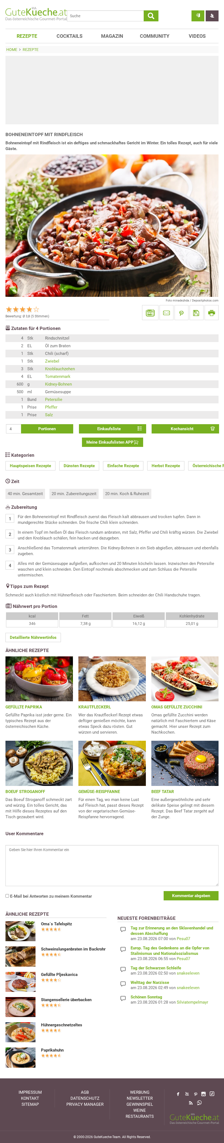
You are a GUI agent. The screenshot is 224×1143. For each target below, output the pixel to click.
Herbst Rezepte (166, 465)
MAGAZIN (112, 36)
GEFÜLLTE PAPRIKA (23, 707)
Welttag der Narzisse (150, 982)
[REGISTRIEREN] (212, 15)
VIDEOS (197, 36)
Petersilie (53, 399)
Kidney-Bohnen (58, 384)
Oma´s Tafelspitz (56, 923)
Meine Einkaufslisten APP (110, 442)
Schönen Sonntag (146, 997)
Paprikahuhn (52, 1050)
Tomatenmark (57, 376)
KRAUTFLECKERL (94, 707)
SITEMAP (30, 1104)
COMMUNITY (154, 36)
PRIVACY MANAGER (85, 1104)
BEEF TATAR (162, 791)
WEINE (139, 1110)
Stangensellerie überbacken (66, 999)
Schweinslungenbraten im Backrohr (73, 949)
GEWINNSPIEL (139, 1104)
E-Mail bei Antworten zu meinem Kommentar (50, 896)
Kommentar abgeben (191, 895)
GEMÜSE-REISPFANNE (99, 791)
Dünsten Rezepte (79, 465)
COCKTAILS (69, 36)
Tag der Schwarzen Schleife (156, 968)
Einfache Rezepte (123, 465)
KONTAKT (30, 1098)
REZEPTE (27, 36)
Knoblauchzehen (60, 368)
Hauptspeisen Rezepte (30, 465)
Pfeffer (51, 407)
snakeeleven (188, 973)
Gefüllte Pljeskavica (59, 974)
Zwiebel (52, 361)
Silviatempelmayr (192, 1002)
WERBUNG (139, 1092)
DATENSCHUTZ (84, 1098)
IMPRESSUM (30, 1092)
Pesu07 (183, 938)
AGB (85, 1092)
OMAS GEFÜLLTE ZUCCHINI (176, 707)
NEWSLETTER (140, 1098)
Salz (49, 414)
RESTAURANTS (140, 1116)
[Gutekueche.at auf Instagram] (203, 1094)
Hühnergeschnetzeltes (61, 1025)
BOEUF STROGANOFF (25, 791)
